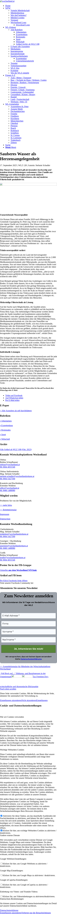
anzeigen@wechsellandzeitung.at (14, 546)
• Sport (3, 434)
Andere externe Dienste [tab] (10, 835)
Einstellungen (42, 700)
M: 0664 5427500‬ (7, 536)
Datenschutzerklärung (31, 659)
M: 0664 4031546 (7, 467)
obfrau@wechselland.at (10, 464)
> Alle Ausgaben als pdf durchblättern (16, 411)
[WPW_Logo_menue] (7, 1)
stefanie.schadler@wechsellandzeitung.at (17, 476)
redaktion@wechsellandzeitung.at (14, 534)
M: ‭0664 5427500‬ (7, 479)
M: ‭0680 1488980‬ (7, 490)
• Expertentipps (6, 425)
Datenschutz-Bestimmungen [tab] (12, 899)
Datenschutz (5, 519)
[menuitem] (31, 6)
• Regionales (5, 430)
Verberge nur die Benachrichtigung (36, 913)
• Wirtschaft (5, 439)
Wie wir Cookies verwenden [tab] (12, 717)
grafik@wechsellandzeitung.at (12, 557)
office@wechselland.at (9, 488)
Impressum (4, 514)
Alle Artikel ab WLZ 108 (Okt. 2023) (16, 449)
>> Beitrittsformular (8, 510)
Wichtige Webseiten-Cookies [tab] (12, 750)
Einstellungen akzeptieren (10, 700)
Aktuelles (4, 570)
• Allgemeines (6, 421)
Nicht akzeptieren (28, 700)
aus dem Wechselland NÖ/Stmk (22, 570)
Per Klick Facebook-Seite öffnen (13, 580)
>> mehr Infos (6, 505)
